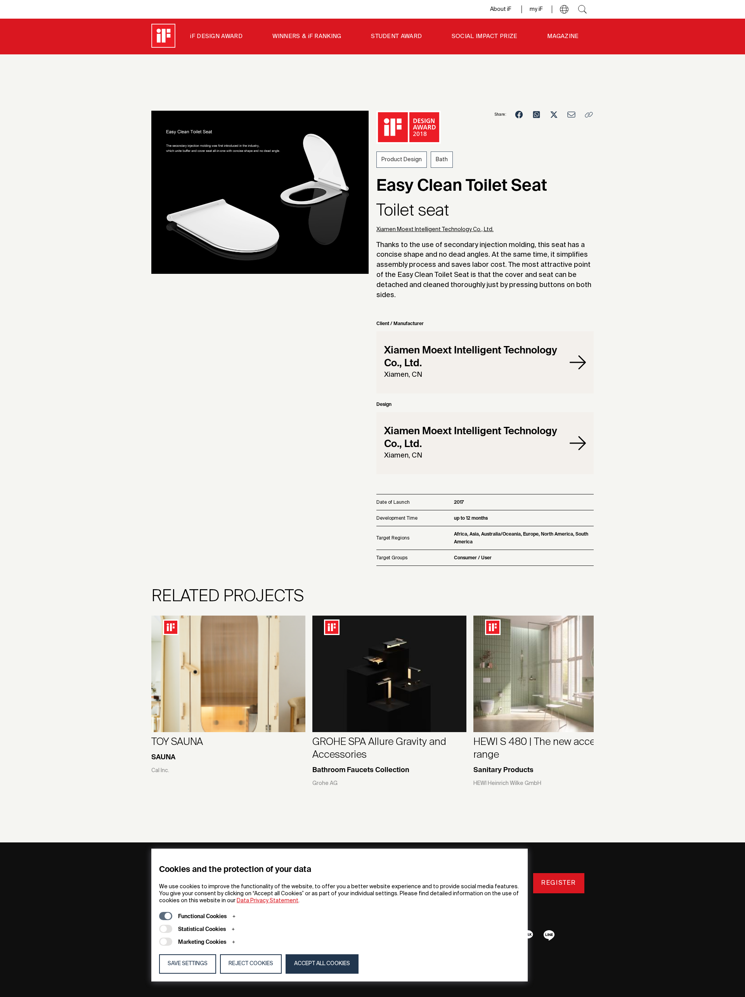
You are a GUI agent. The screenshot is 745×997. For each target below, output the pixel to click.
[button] (564, 9)
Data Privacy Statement (267, 900)
